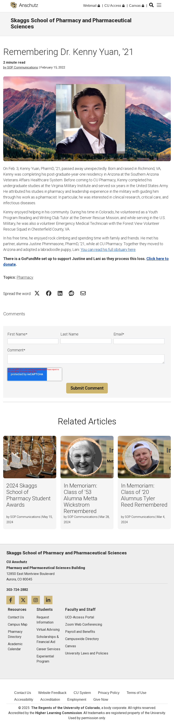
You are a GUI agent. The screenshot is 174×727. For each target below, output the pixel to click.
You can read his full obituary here (108, 249)
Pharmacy (25, 277)
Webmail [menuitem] (90, 5)
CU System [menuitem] (82, 693)
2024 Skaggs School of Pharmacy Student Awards (28, 495)
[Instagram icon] (37, 600)
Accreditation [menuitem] (50, 699)
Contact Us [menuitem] (22, 693)
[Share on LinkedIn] (60, 293)
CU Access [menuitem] (113, 5)
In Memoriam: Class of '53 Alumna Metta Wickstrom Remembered (80, 498)
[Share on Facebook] (49, 293)
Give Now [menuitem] (100, 699)
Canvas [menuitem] (135, 5)
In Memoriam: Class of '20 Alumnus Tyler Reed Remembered (144, 495)
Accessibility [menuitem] (23, 699)
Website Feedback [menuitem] (52, 693)
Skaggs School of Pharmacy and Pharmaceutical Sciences (71, 23)
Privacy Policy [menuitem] (108, 693)
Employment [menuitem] (76, 699)
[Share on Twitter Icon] (37, 293)
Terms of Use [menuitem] (136, 693)
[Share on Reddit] (71, 293)
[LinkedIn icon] (50, 600)
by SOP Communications (20, 67)
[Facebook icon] (12, 600)
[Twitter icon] (25, 600)
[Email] (83, 293)
